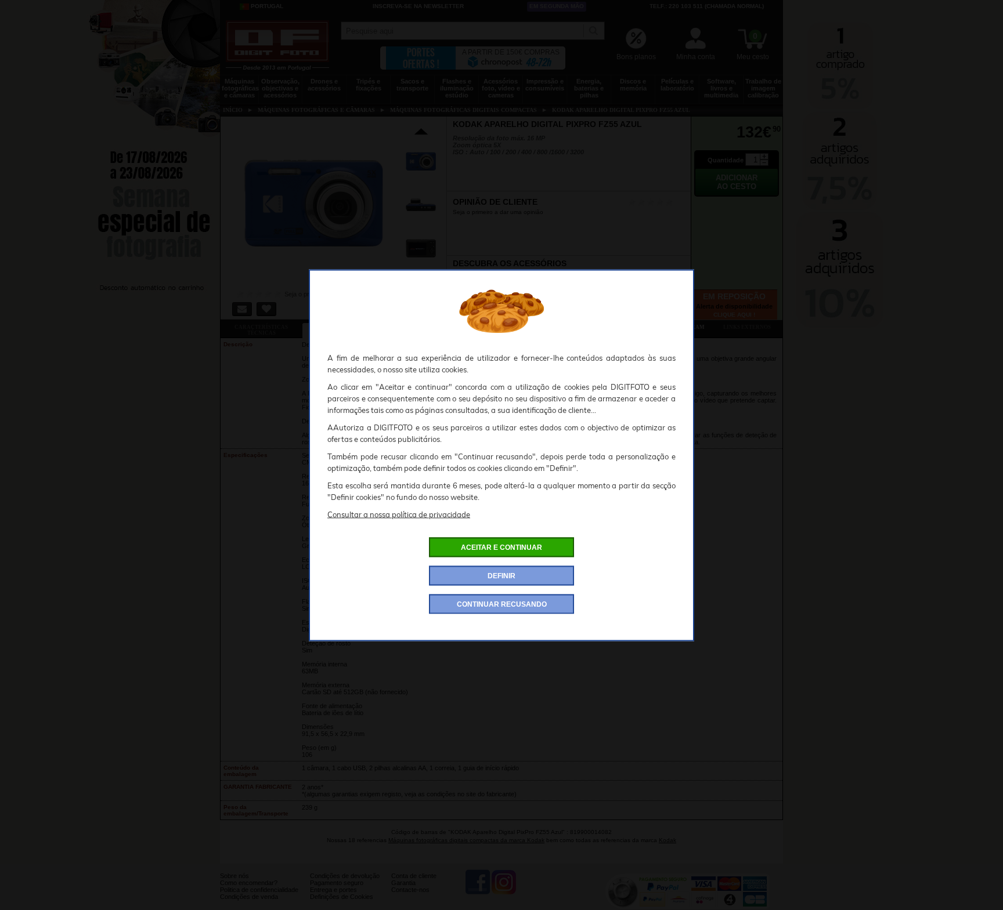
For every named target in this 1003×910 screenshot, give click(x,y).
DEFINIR (501, 575)
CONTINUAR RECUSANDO (502, 604)
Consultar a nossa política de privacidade (398, 514)
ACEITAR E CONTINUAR (501, 547)
